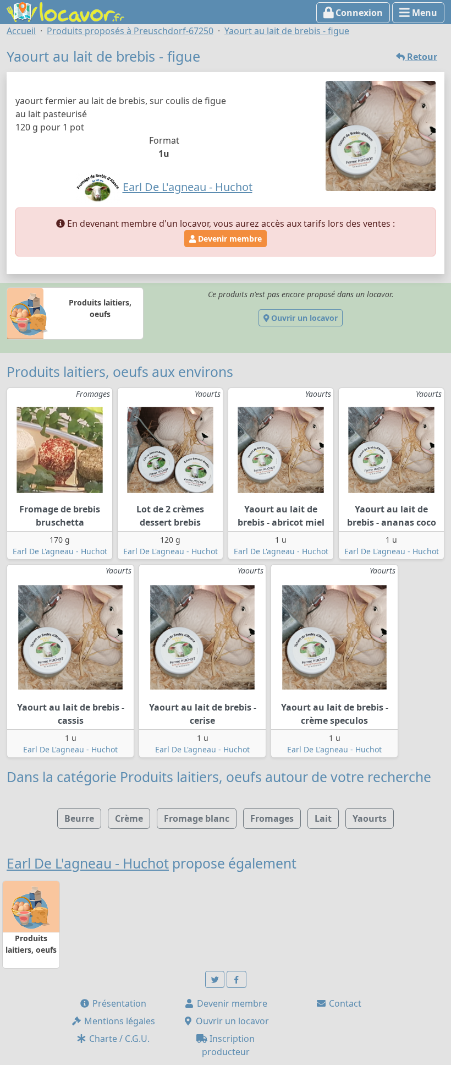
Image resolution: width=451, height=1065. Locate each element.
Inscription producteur (228, 1045)
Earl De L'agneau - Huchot (60, 551)
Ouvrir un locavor (303, 318)
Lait (323, 818)
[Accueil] (65, 11)
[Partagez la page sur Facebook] (236, 979)
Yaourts (370, 818)
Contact (344, 1003)
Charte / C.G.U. (118, 1039)
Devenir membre (229, 238)
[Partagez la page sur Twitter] (215, 979)
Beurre (79, 818)
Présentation (118, 1003)
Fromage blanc (196, 818)
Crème (129, 818)
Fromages (272, 818)
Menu (423, 13)
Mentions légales (118, 1021)
